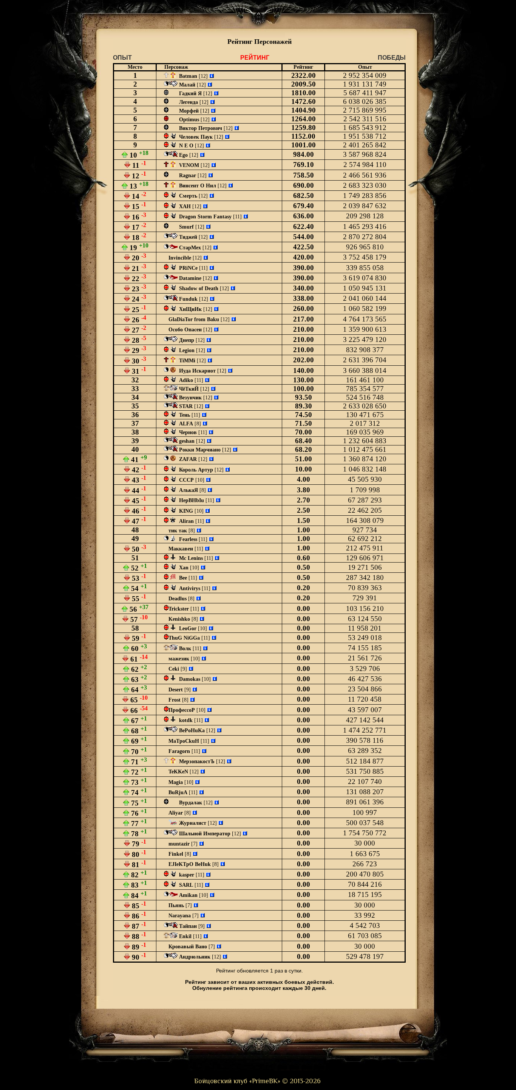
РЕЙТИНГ (254, 57)
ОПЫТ (122, 57)
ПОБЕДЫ (392, 57)
